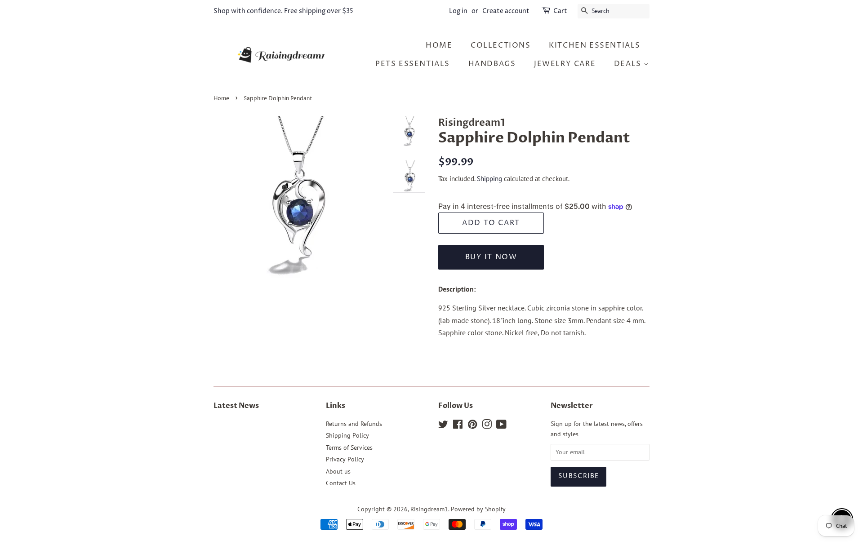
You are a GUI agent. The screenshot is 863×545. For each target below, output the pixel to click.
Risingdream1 (429, 509)
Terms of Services (349, 447)
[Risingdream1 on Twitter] (443, 426)
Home (221, 98)
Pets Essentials (412, 64)
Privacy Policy (345, 459)
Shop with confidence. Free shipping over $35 (283, 11)
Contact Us (341, 483)
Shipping (489, 178)
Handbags (492, 64)
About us (338, 471)
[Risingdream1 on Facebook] (458, 426)
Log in (458, 11)
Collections (501, 45)
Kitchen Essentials (595, 45)
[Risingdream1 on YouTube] (501, 426)
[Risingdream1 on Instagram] (487, 426)
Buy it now (491, 257)
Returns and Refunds (354, 424)
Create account (505, 11)
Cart (560, 11)
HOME (439, 45)
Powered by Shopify (478, 509)
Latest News (236, 406)
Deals (629, 64)
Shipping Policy (347, 435)
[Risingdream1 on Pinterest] (472, 426)
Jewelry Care (565, 64)
